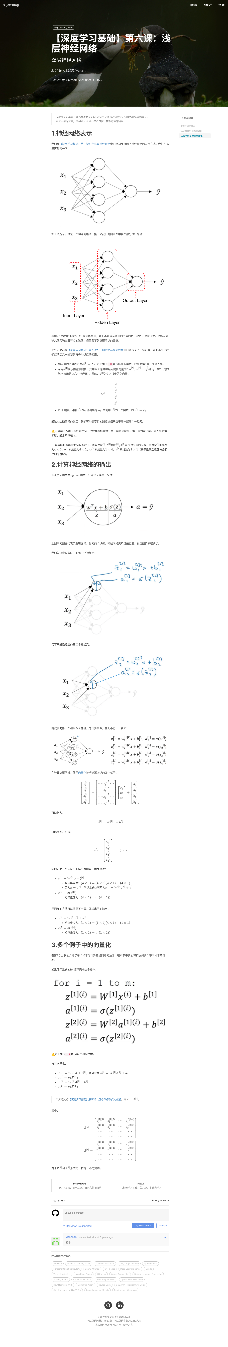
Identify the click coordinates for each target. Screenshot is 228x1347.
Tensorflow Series (61, 1274)
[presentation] (88, 364)
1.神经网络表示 (188, 126)
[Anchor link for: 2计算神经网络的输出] (47, 464)
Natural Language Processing (148, 1274)
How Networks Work (62, 1285)
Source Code (104, 1285)
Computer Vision (85, 1285)
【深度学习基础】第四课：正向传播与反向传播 (95, 350)
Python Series (150, 1263)
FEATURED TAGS (60, 1256)
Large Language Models (97, 1290)
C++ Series (109, 1269)
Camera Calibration (82, 1279)
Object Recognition (120, 1274)
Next (141, 1185)
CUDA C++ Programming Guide (130, 1285)
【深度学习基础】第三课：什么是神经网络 (84, 144)
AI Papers (101, 1274)
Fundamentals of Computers (66, 1269)
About (208, 5)
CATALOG (187, 118)
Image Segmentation (129, 1263)
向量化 (82, 772)
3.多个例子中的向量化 (191, 136)
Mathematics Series (105, 1263)
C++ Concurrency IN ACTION (67, 1290)
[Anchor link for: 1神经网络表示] (47, 133)
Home (193, 5)
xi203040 (71, 1237)
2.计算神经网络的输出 (191, 131)
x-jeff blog (11, 5)
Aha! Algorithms (60, 1279)
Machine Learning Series (78, 1263)
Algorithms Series (83, 1274)
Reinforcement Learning (125, 1290)
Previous (80, 1185)
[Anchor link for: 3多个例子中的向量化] (47, 944)
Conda (149, 1269)
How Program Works (106, 1279)
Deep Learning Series (63, 27)
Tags (221, 5)
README (57, 1263)
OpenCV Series (92, 1269)
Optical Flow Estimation (132, 1279)
